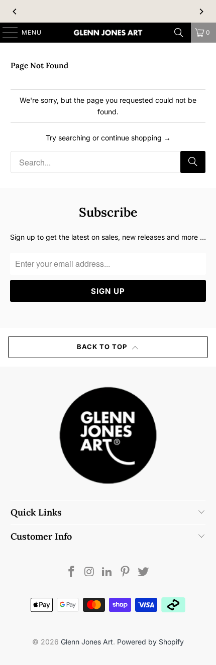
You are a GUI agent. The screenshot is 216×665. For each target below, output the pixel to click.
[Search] (178, 33)
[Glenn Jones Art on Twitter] (143, 572)
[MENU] (5, 33)
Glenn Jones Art (87, 641)
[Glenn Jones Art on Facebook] (71, 572)
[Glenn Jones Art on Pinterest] (125, 572)
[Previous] (15, 12)
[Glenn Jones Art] (108, 33)
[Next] (201, 12)
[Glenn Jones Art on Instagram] (89, 572)
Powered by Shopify (150, 641)
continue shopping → (136, 137)
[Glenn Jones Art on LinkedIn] (107, 572)
